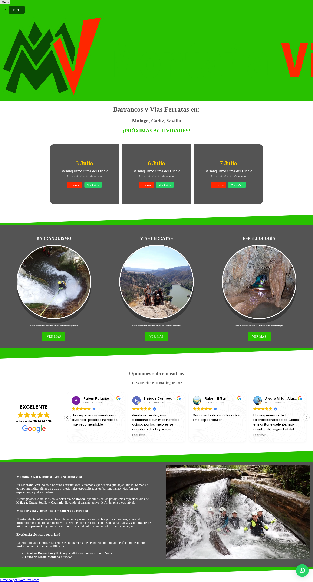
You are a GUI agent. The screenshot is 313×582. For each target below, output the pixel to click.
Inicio (16, 9)
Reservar (75, 184)
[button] (306, 417)
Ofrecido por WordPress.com (19, 580)
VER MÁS (54, 336)
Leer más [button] (138, 435)
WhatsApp (93, 184)
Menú (5, 2)
